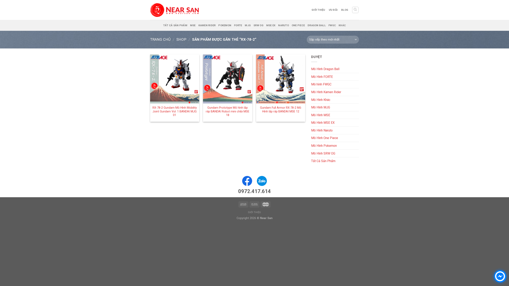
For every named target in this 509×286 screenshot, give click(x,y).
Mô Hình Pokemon (324, 146)
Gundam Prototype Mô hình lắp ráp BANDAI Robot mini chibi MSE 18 (227, 111)
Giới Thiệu (318, 9)
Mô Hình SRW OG (323, 153)
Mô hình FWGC (321, 84)
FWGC (332, 25)
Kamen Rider (207, 25)
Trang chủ (160, 39)
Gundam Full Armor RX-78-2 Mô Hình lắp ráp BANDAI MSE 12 (280, 109)
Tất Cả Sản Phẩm (175, 25)
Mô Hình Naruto (322, 130)
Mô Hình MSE (320, 115)
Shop (181, 39)
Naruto (283, 25)
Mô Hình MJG (320, 107)
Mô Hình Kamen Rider (326, 92)
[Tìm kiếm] (355, 10)
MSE (193, 25)
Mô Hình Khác (320, 99)
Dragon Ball (317, 25)
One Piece (298, 25)
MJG (248, 25)
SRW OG (258, 25)
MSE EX (271, 25)
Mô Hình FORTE (322, 77)
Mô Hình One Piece (324, 138)
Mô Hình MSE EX (323, 123)
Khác (342, 25)
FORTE (238, 25)
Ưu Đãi (333, 9)
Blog (344, 9)
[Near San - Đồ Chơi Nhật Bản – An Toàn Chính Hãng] (175, 10)
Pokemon (224, 25)
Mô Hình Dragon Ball (325, 69)
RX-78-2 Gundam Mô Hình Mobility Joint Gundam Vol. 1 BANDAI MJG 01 (175, 111)
